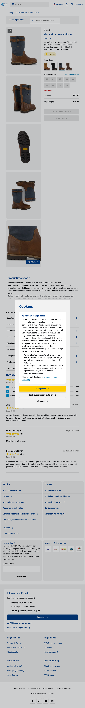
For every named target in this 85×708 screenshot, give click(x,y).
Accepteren (41, 389)
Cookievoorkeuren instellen (41, 395)
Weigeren (41, 401)
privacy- (47, 377)
